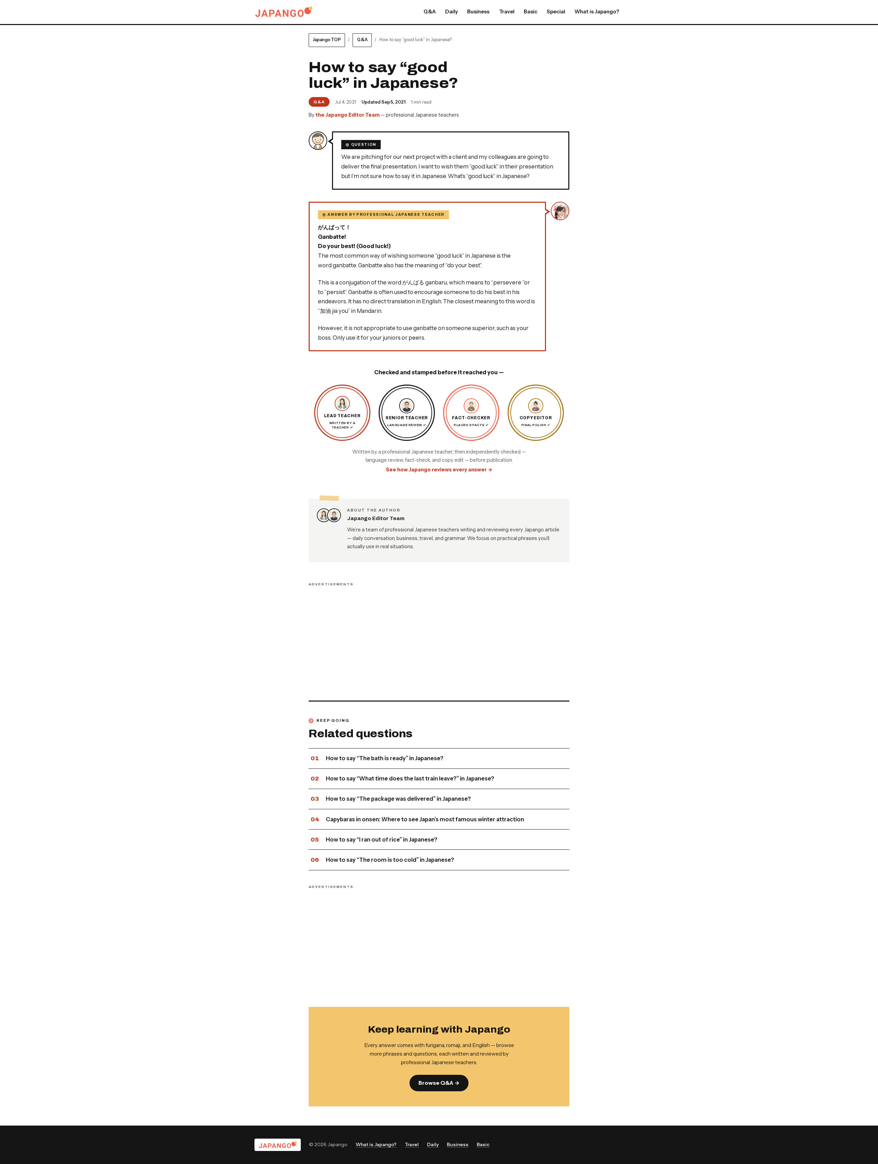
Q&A (430, 11)
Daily (451, 11)
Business (478, 11)
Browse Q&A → (439, 1083)
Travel (506, 11)
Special (556, 11)
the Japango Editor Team (348, 115)
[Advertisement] (439, 637)
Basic (530, 11)
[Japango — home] (283, 12)
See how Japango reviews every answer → (439, 470)
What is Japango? (596, 11)
